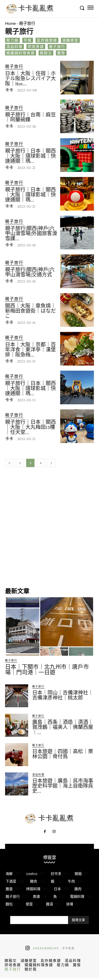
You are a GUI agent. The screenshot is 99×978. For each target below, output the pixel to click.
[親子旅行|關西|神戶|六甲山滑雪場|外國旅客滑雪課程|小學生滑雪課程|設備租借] (77, 232)
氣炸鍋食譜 (47, 40)
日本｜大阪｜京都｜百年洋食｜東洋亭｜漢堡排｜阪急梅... (30, 349)
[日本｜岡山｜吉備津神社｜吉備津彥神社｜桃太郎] (16, 695)
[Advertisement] (49, 526)
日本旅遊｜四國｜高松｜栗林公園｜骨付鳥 (62, 754)
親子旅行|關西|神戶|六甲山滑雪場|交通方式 (30, 272)
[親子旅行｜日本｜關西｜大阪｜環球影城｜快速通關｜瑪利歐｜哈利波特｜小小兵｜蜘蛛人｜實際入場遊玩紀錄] (77, 155)
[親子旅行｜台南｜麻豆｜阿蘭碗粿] (77, 116)
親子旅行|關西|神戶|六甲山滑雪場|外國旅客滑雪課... (31, 233)
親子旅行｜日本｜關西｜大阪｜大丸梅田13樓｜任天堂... (30, 427)
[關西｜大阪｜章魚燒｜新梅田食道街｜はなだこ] (77, 310)
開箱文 (46, 53)
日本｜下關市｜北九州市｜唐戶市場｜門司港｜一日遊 (47, 669)
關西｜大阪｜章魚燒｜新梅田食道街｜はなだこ (30, 311)
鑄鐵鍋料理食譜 (20, 53)
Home (10, 23)
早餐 (28, 40)
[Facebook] (45, 831)
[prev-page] (9, 463)
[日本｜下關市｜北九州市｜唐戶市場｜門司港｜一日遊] (49, 626)
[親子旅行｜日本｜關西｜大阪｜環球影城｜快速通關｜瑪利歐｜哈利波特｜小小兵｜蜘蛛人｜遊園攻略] (77, 387)
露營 (61, 53)
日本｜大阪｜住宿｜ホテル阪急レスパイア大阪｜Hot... (30, 78)
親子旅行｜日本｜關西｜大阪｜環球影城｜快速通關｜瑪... (30, 156)
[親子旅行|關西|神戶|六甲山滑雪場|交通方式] (77, 271)
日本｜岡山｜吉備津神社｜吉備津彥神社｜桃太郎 (62, 695)
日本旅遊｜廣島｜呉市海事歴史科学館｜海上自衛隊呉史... (62, 786)
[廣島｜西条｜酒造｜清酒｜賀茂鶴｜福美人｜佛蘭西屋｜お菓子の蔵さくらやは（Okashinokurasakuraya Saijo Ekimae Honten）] (16, 725)
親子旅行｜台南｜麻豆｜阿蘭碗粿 (30, 117)
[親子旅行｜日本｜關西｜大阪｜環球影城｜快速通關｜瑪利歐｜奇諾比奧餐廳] (77, 194)
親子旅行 (57, 46)
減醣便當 (70, 40)
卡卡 (9, 90)
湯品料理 (14, 46)
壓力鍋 (12, 40)
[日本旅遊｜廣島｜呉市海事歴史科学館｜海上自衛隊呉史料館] (16, 783)
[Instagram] (54, 831)
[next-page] (51, 463)
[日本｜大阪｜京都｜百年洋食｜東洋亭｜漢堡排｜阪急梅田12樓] (77, 349)
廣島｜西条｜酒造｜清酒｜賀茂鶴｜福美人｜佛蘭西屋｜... (62, 727)
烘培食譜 (36, 46)
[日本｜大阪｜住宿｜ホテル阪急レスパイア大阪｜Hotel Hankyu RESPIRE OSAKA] (77, 77)
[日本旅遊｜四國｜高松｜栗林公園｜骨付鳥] (16, 754)
